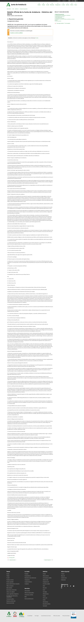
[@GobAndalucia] (69, 0)
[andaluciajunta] (70, 0)
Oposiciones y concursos (59, 16)
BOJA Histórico (9, 8)
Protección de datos (65, 615)
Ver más (36, 37)
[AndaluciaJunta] (70, 586)
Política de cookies (56, 615)
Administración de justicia (59, 18)
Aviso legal (37, 615)
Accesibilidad (29, 615)
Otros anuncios (58, 21)
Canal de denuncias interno (46, 615)
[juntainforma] (75, 0)
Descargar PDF (11, 557)
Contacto (59, 0)
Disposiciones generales (59, 14)
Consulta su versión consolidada (16, 32)
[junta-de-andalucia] (61, 587)
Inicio (19, 4)
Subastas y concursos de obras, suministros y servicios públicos (65, 20)
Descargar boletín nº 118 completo (63, 23)
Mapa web (64, 0)
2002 (13, 8)
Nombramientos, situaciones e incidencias (62, 15)
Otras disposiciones (58, 17)
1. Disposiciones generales (23, 8)
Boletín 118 (16, 8)
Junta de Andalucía (8, 4)
